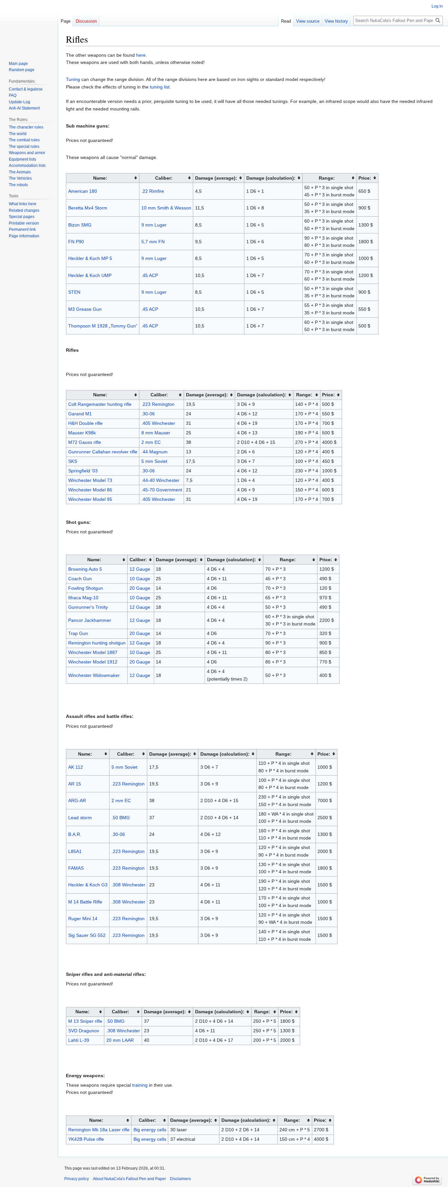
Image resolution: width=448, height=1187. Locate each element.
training (140, 1085)
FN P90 (76, 241)
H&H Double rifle (85, 423)
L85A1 (75, 851)
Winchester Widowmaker (94, 675)
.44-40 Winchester (160, 480)
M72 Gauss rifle (84, 442)
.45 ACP (149, 275)
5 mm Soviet (154, 461)
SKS (72, 461)
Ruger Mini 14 (82, 918)
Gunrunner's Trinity (88, 607)
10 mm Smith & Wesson (166, 207)
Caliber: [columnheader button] (164, 178)
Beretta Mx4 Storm (87, 207)
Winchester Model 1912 (92, 661)
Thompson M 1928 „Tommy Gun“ (102, 325)
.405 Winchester (158, 423)
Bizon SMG (80, 225)
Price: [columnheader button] (364, 178)
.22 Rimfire (152, 191)
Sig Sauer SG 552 (87, 935)
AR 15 (74, 783)
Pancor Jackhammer (89, 620)
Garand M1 (80, 413)
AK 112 (75, 767)
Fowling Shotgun (85, 588)
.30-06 (148, 413)
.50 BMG (121, 817)
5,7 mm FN (153, 241)
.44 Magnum (154, 451)
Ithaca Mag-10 (83, 597)
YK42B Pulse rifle (86, 1139)
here (141, 55)
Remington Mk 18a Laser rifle (99, 1129)
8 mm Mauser (155, 432)
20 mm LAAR (120, 1040)
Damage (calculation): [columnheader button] (270, 178)
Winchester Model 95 (90, 499)
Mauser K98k (82, 432)
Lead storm (80, 817)
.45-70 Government (161, 489)
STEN (74, 292)
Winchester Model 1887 (92, 652)
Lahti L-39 (78, 1040)
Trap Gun (78, 633)
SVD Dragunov (83, 1030)
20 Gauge (140, 588)
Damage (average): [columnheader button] (216, 178)
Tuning (73, 79)
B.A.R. (74, 834)
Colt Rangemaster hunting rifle (100, 404)
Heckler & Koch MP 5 (90, 258)
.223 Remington (157, 404)
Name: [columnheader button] (100, 178)
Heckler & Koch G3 (88, 884)
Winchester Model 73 (90, 480)
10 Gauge (140, 578)
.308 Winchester (128, 884)
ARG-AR (77, 800)
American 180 (82, 191)
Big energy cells (149, 1129)
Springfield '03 (83, 470)
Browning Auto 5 (85, 569)
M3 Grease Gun (85, 309)
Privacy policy (76, 1179)
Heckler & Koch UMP (90, 275)
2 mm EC (151, 442)
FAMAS (76, 868)
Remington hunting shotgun (97, 642)
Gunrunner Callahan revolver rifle (102, 451)
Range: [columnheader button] (327, 178)
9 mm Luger (154, 225)
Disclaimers (180, 1179)
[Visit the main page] (29, 26)
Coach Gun (80, 578)
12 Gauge (140, 569)
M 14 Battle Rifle (85, 901)
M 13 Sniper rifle (85, 1021)
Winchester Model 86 (90, 489)
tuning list (160, 86)
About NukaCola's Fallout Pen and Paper (129, 1179)
